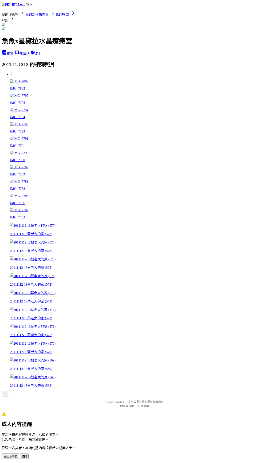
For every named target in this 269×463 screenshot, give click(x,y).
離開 (24, 456)
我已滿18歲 (10, 456)
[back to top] (5, 393)
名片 (38, 54)
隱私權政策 (127, 406)
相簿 (10, 54)
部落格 (24, 54)
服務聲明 (143, 406)
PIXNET (119, 401)
